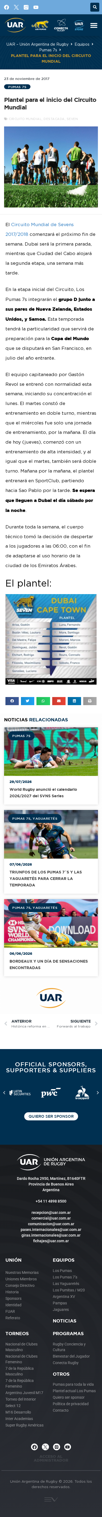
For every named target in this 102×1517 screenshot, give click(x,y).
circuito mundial (25, 118)
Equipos (82, 44)
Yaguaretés (45, 818)
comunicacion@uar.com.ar (51, 1224)
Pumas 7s (48, 50)
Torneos (17, 1333)
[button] (94, 7)
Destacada (54, 118)
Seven (72, 118)
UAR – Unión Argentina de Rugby (38, 44)
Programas (68, 1333)
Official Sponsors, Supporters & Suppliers (51, 1067)
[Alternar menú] (94, 25)
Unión (13, 1260)
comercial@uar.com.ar (51, 1218)
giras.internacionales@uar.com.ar (51, 1235)
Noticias (64, 1320)
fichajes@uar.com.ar (51, 1241)
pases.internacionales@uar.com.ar (51, 1229)
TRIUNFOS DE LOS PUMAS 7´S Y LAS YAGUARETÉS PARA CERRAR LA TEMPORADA (46, 878)
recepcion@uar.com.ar (51, 1212)
